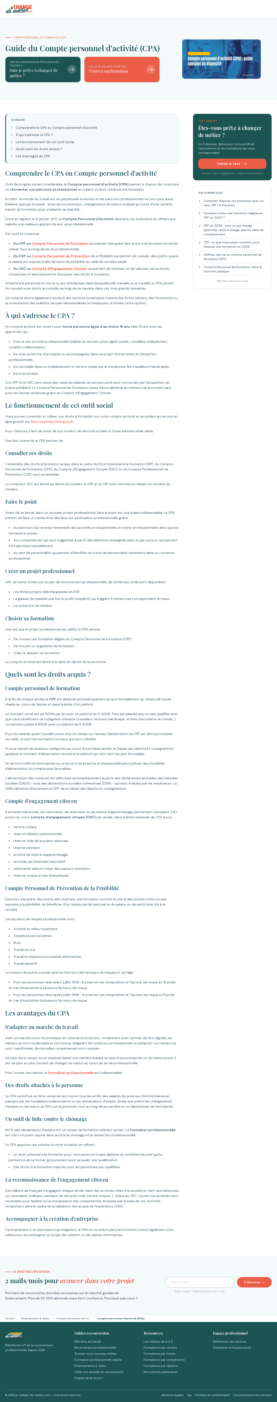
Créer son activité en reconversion (98, 1372)
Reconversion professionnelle (95, 1348)
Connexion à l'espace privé (232, 1348)
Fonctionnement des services (252, 1395)
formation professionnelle (70, 1072)
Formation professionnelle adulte (98, 1360)
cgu (189, 1395)
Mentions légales (173, 1395)
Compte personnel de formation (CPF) (73, 1318)
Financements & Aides (35, 1318)
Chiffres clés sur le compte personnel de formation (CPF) (233, 257)
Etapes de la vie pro (88, 1378)
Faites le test (229, 163)
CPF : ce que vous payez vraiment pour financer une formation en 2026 (232, 244)
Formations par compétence (164, 1360)
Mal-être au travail (87, 1341)
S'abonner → (254, 1282)
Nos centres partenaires (161, 1372)
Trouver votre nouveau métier (95, 1354)
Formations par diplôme (161, 1366)
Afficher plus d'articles (232, 281)
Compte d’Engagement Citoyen (59, 268)
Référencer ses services (229, 1341)
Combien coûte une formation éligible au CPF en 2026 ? (233, 215)
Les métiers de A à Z (158, 1341)
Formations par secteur (160, 1348)
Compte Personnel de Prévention (61, 256)
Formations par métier (160, 1354)
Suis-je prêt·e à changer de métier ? (34, 73)
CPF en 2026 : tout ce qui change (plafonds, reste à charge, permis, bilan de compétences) (234, 230)
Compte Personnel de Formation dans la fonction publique (233, 269)
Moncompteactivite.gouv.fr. (52, 421)
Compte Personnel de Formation (60, 243)
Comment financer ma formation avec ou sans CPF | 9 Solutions (234, 203)
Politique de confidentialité (212, 1395)
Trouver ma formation (108, 71)
